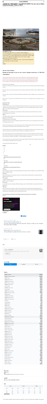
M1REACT (7, 399)
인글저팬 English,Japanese (23, 308)
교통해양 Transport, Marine (23, 290)
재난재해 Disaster (23, 294)
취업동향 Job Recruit (23, 331)
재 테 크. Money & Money (23, 329)
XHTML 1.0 (23, 399)
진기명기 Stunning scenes (23, 357)
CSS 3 (28, 399)
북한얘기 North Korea (23, 360)
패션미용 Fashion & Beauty (23, 342)
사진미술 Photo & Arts (23, 344)
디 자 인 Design (23, 289)
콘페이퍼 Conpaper (23, 274)
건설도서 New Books (23, 311)
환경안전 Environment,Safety (23, 292)
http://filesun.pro (7, 228)
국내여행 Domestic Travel (23, 337)
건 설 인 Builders (23, 302)
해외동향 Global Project (23, 279)
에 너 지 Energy (23, 286)
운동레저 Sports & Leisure (23, 339)
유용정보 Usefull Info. (23, 310)
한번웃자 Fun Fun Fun (23, 352)
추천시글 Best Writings (23, 345)
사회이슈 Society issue (23, 328)
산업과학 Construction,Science (23, 276)
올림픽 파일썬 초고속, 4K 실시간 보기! (12, 230)
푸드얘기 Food (23, 349)
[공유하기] (7, 239)
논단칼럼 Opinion (23, 303)
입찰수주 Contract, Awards (23, 282)
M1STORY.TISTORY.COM (16, 399)
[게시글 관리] (8, 239)
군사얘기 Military (23, 355)
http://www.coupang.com (8, 220)
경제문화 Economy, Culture (23, 323)
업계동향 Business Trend (23, 287)
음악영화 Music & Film (23, 334)
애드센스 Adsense (23, 362)
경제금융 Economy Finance (23, 324)
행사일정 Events (23, 313)
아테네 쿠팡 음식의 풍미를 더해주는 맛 (12, 222)
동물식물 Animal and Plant (23, 350)
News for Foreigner (23, 315)
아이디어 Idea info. (23, 347)
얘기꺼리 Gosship (23, 358)
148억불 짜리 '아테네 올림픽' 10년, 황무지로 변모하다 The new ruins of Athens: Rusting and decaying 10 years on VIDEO (23, 4)
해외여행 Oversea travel (23, 336)
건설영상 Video (23, 305)
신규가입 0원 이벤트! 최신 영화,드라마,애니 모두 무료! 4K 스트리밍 (17, 231)
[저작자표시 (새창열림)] (15, 239)
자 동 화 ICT (23, 300)
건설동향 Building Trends (23, 284)
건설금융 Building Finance (23, 297)
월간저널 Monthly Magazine (23, 321)
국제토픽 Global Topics (23, 341)
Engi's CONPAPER (23, 1)
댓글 (3, 244)
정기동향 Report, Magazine (23, 316)
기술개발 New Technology (23, 295)
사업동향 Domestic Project (23, 281)
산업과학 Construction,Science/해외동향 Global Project (10, 6)
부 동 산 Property (23, 326)
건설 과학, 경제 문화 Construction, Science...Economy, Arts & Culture (17, 251)
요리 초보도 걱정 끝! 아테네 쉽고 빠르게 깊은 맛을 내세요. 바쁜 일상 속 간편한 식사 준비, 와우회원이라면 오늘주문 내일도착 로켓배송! (23, 224)
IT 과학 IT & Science (23, 307)
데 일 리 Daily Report (23, 318)
